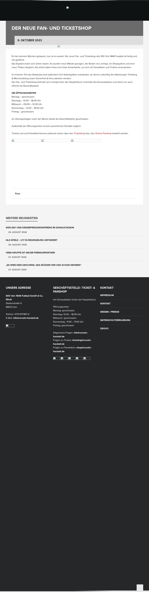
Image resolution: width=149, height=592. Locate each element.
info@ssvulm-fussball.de (26, 318)
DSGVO (104, 328)
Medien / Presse (109, 312)
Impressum (107, 295)
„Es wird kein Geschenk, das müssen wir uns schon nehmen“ (43, 265)
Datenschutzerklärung (115, 320)
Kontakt (105, 303)
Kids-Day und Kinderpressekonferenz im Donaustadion (40, 227)
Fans (17, 193)
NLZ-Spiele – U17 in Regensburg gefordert (31, 240)
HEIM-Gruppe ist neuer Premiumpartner (30, 252)
